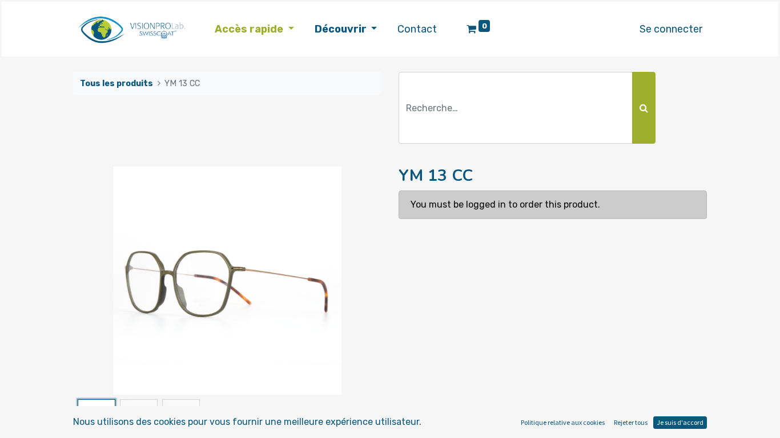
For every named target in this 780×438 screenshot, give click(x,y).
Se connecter (671, 29)
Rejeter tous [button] (631, 422)
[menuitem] (417, 29)
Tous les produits (116, 83)
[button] (96, 280)
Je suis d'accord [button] (680, 422)
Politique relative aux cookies (563, 422)
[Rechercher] (644, 108)
